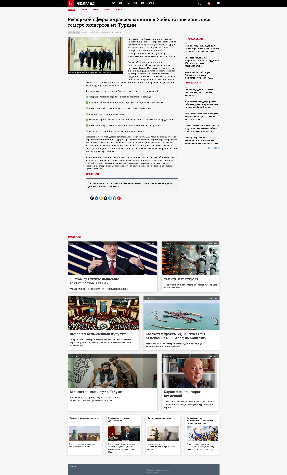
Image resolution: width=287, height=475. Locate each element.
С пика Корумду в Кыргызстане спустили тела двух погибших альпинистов (200, 92)
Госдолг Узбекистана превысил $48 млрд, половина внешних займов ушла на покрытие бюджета (202, 128)
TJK (128, 3)
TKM (135, 3)
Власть (126, 32)
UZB (142, 3)
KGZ (120, 3)
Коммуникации (93, 32)
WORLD (151, 3)
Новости (71, 9)
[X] (92, 198)
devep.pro (155, 472)
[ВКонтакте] (96, 198)
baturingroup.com (161, 470)
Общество (118, 32)
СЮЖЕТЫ (118, 9)
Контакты (73, 466)
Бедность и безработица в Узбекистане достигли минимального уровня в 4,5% (199, 75)
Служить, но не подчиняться (84, 418)
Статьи (84, 9)
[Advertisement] (143, 219)
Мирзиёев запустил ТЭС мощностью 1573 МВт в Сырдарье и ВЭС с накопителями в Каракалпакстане (202, 61)
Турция (84, 32)
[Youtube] (119, 198)
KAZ (113, 3)
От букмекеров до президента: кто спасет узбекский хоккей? (200, 421)
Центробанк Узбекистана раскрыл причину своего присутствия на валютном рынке (201, 116)
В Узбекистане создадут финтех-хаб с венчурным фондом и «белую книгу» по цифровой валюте (201, 104)
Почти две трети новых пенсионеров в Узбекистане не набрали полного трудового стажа (201, 140)
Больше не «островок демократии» (118, 419)
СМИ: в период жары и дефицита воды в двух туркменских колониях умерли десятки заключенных (202, 48)
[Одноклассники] (101, 198)
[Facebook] (114, 198)
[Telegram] (110, 198)
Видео (95, 9)
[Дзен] (105, 198)
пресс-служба (162, 53)
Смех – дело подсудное (159, 418)
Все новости (214, 148)
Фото (106, 9)
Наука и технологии (107, 32)
